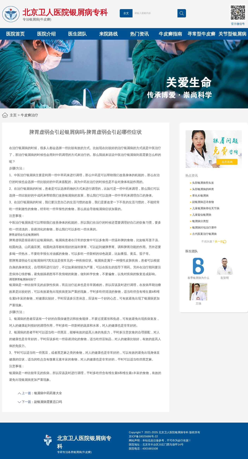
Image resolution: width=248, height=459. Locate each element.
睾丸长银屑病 (199, 195)
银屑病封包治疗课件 (203, 227)
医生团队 (77, 33)
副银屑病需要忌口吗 (48, 401)
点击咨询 (227, 161)
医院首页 (15, 33)
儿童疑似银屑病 (200, 214)
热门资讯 (139, 33)
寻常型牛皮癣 (201, 33)
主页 (13, 115)
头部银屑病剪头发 (202, 182)
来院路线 (108, 33)
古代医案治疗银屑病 (203, 233)
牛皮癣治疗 (29, 115)
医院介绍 (46, 33)
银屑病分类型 (199, 221)
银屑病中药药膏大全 (48, 393)
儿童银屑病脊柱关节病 (204, 208)
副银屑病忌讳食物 (202, 201)
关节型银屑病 (232, 33)
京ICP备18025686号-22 (143, 436)
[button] (124, 104)
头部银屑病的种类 (202, 189)
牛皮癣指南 (170, 33)
